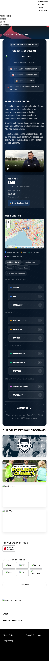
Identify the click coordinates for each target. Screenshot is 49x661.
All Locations (13, 262)
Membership (5, 16)
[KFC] (22, 565)
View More (24, 585)
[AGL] (9, 565)
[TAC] (22, 573)
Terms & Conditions (33, 635)
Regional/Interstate (16, 273)
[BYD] (9, 573)
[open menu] (2, 13)
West (9, 268)
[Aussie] (36, 565)
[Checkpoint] (36, 573)
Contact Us (24, 408)
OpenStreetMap (30, 247)
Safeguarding (8, 641)
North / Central (31, 262)
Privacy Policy (8, 635)
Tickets (3, 19)
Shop (2, 22)
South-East (22, 268)
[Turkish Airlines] (9, 548)
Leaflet (19, 247)
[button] (28, 219)
